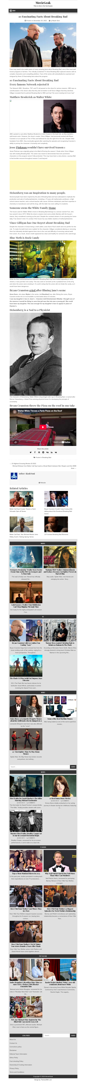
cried (32, 290)
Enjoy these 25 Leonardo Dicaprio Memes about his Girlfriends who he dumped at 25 (26, 720)
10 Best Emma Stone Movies (60, 798)
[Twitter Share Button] (30, 452)
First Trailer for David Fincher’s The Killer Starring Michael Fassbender (26, 799)
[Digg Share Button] (47, 452)
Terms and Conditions (17, 1072)
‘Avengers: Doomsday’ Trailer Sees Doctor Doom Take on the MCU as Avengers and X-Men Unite (26, 572)
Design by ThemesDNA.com (43, 1080)
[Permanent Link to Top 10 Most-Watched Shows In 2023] (26, 861)
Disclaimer (13, 1050)
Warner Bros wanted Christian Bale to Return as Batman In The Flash (60, 644)
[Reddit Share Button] (43, 452)
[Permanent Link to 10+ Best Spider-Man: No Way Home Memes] (26, 739)
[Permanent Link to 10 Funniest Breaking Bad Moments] (60, 524)
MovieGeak (43, 3)
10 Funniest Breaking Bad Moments (56, 534)
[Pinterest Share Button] (39, 452)
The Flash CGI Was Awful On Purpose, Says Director (26, 679)
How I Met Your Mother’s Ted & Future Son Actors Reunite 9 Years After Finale (26, 945)
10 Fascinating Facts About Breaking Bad (43, 16)
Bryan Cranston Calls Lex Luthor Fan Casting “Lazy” (26, 644)
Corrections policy (16, 1047)
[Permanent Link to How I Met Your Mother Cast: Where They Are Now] (26, 896)
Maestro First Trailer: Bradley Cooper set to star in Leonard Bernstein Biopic (26, 834)
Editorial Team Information (18, 1054)
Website (43, 483)
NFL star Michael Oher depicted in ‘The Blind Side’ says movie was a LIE (26, 1021)
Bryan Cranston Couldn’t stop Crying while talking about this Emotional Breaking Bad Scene (58, 511)
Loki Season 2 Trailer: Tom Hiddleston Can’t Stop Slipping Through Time (26, 606)
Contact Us (13, 1043)
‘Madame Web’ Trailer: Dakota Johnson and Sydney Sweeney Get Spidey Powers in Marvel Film (60, 572)
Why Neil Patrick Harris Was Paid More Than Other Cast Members (60, 874)
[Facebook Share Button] (34, 452)
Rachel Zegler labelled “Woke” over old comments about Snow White (60, 983)
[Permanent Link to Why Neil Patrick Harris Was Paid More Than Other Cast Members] (60, 861)
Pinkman (21, 147)
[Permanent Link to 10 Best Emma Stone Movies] (60, 786)
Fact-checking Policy (16, 1061)
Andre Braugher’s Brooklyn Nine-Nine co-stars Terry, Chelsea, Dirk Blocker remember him (26, 984)
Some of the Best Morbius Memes (60, 719)
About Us (13, 1039)
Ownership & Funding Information (21, 1065)
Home (52, 207)
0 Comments (31, 803)
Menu (13, 11)
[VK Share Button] (55, 452)
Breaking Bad (46, 457)
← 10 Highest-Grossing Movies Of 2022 (23, 463)
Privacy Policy (14, 1068)
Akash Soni (56, 20)
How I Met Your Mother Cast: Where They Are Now (26, 910)
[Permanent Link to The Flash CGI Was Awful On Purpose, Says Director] (26, 666)
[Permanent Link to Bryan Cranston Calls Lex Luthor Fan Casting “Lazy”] (26, 630)
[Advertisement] (43, 175)
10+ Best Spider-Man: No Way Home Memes (26, 753)
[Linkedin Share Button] (51, 452)
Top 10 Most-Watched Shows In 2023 (26, 873)
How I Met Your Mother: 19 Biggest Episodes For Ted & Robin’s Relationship (60, 910)
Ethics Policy (14, 1057)
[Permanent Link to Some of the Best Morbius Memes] (60, 706)
